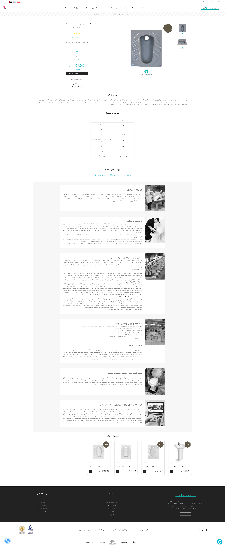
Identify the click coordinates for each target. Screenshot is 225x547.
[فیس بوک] (206, 530)
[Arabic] (10, 1)
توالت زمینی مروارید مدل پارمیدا (153, 466)
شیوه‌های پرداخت (43, 505)
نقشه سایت (111, 499)
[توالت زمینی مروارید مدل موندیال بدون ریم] (182, 29)
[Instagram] (199, 530)
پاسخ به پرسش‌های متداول (111, 502)
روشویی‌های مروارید (118, 309)
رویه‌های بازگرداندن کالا (43, 512)
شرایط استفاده (111, 509)
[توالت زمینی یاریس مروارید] (126, 452)
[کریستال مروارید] (98, 452)
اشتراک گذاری (77, 84)
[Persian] (18, 1)
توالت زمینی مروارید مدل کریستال (98, 466)
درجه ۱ (76, 60)
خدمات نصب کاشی (111, 505)
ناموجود (167, 28)
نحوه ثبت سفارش (43, 502)
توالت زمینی (106, 175)
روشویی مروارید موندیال (180, 466)
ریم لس (98, 175)
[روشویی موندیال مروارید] (180, 452)
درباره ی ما (111, 512)
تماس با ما (111, 515)
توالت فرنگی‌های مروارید (126, 297)
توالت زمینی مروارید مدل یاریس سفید (126, 466)
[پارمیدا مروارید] (153, 452)
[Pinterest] (202, 530)
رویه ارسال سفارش (43, 509)
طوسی (76, 52)
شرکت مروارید (128, 299)
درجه (77, 56)
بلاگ (43, 499)
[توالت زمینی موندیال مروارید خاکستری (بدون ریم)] (182, 43)
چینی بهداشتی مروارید (77, 38)
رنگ (77, 48)
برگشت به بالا (185, 514)
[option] (182, 30)
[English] (14, 1)
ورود (5, 2)
